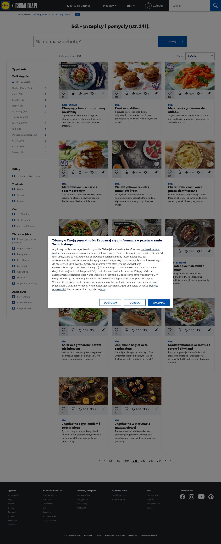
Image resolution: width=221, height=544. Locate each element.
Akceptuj (159, 302)
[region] (110, 272)
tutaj (102, 289)
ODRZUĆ (135, 302)
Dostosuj (110, 302)
